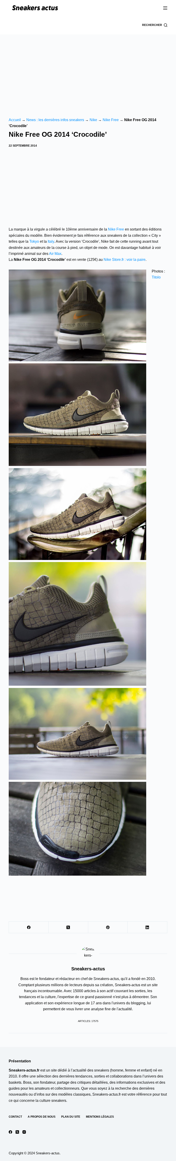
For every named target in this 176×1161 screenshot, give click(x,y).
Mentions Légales (100, 1116)
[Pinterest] (108, 927)
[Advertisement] (88, 69)
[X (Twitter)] (68, 927)
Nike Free (111, 120)
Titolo (156, 277)
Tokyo (34, 241)
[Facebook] (29, 927)
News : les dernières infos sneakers (55, 120)
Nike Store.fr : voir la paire (125, 260)
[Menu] (165, 8)
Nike (93, 120)
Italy (51, 241)
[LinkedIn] (147, 927)
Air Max (55, 254)
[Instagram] (24, 1132)
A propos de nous (41, 1116)
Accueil (15, 120)
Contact (15, 1116)
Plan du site (70, 1116)
